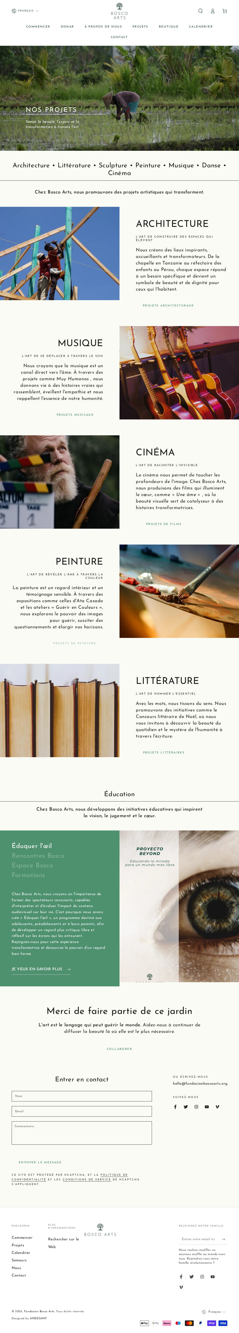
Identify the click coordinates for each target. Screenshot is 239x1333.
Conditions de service (87, 1179)
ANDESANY (38, 1318)
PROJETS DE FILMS (164, 524)
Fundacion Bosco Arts (39, 1311)
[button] (200, 11)
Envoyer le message (40, 1162)
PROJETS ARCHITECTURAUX (168, 305)
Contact (19, 1275)
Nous (16, 1268)
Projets (18, 1245)
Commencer (22, 1238)
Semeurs (19, 1260)
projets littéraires (164, 752)
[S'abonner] (224, 1239)
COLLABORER (119, 1049)
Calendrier (21, 1253)
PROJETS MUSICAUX (75, 415)
